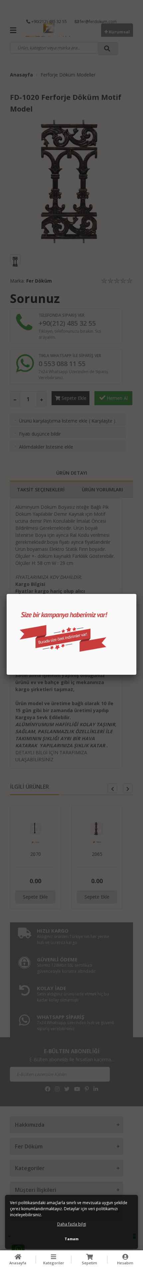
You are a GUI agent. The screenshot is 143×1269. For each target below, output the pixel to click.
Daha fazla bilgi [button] (71, 1224)
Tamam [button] (71, 1238)
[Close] (136, 594)
